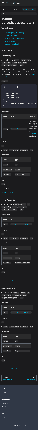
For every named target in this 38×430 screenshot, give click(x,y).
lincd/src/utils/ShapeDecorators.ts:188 (14, 193)
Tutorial (4, 392)
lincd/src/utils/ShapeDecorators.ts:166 (14, 369)
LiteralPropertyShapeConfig (14, 33)
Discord (4, 403)
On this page (7, 14)
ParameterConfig (10, 41)
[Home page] (3, 9)
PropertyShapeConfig (12, 44)
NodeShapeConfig (10, 36)
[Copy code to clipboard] (34, 86)
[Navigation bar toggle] (2, 3)
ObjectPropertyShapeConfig (14, 38)
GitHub (3, 417)
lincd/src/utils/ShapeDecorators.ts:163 (14, 281)
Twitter (3, 406)
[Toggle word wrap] (30, 86)
